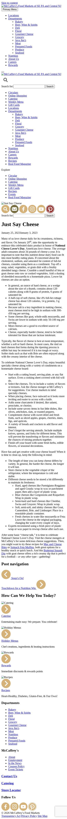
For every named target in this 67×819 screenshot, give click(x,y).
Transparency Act (10, 816)
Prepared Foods (23, 46)
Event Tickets (15, 769)
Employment (15, 760)
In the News (14, 763)
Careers (12, 62)
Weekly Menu (16, 101)
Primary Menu (10, 9)
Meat (18, 43)
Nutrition (13, 55)
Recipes (12, 160)
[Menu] (2, 71)
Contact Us (9, 776)
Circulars (13, 92)
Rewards (13, 65)
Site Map (42, 816)
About (11, 757)
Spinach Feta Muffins (22, 547)
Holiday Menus (9, 640)
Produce (19, 49)
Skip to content (9, 2)
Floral (18, 30)
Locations (13, 15)
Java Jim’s (20, 40)
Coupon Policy (16, 766)
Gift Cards (14, 104)
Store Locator (11, 790)
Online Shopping (17, 95)
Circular (12, 175)
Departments (15, 18)
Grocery (19, 37)
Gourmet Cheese (24, 34)
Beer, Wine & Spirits (26, 24)
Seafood (19, 52)
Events (12, 194)
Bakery (19, 21)
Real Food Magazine (19, 163)
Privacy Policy (29, 816)
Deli (17, 27)
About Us (13, 58)
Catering (13, 98)
